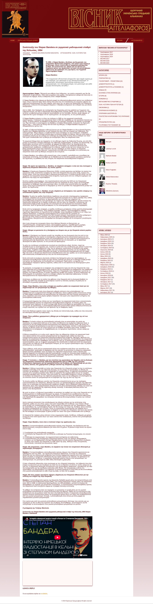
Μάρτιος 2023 (104, 262)
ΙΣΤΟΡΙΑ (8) (102, 96)
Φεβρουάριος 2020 (106, 264)
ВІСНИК (119, 40)
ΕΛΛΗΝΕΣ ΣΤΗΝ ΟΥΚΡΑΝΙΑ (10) (109, 93)
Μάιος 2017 (104, 286)
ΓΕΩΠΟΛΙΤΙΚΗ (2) (104, 78)
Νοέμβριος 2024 (105, 243)
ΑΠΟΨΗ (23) (103, 75)
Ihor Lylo (108, 141)
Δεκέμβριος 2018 (105, 267)
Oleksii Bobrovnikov (112, 177)
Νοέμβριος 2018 (105, 269)
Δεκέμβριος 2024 (105, 241)
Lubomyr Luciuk (111, 148)
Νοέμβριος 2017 (105, 279)
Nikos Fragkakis (111, 170)
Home (12, 40)
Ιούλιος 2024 (104, 252)
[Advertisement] (57, 573)
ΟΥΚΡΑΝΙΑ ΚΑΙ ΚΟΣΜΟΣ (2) (108, 110)
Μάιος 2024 (104, 256)
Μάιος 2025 (104, 235)
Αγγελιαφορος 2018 (106, 54)
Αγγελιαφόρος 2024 (106, 56)
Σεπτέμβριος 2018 (106, 271)
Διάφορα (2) (102, 90)
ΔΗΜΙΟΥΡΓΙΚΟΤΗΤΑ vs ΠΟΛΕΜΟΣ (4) (111, 87)
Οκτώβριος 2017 (105, 282)
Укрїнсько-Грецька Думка (28, 40)
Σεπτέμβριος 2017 (106, 284)
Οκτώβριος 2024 (105, 245)
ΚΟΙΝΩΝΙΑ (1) (103, 98)
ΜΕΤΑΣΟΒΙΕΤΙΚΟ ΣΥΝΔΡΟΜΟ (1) (110, 101)
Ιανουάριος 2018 (105, 275)
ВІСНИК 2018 (104, 61)
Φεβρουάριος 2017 (106, 290)
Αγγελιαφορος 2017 (106, 52)
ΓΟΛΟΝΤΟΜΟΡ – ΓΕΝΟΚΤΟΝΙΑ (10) (110, 81)
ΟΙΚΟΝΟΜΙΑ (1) (104, 107)
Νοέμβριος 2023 (105, 260)
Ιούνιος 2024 (104, 254)
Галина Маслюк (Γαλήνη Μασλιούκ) (45, 53)
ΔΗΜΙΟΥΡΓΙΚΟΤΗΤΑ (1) (106, 84)
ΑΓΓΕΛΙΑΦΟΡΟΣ (136, 40)
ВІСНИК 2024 (104, 63)
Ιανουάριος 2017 (105, 292)
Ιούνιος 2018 (104, 273)
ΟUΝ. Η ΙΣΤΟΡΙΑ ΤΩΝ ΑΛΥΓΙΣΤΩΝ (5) (111, 104)
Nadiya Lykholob (111, 163)
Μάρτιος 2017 (104, 288)
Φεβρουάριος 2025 (106, 237)
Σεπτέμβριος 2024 (106, 247)
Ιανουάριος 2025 (105, 239)
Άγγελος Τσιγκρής (111, 184)
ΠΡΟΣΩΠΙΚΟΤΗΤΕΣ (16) (107, 122)
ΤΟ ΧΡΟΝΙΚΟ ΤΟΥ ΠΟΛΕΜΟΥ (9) (109, 125)
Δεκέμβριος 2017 (105, 277)
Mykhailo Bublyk (111, 156)
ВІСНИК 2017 (104, 58)
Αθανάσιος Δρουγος (112, 191)
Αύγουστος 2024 (105, 250)
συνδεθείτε (44, 593)
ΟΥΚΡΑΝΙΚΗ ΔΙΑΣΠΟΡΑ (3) (108, 113)
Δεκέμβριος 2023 (105, 258)
